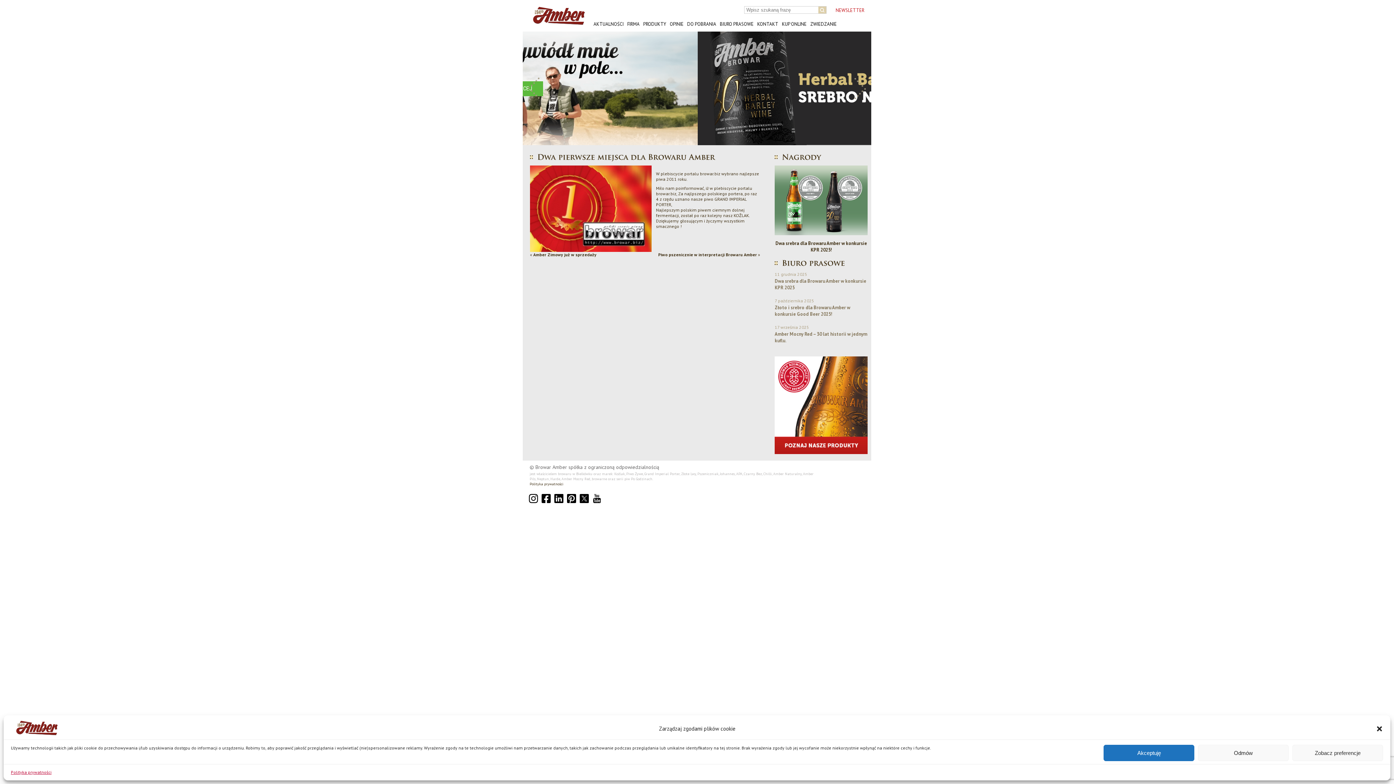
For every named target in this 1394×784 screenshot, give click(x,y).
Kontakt (767, 24)
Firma (633, 24)
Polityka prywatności (31, 772)
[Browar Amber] (556, 22)
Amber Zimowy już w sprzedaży (564, 254)
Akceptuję (1149, 753)
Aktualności (609, 24)
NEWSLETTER (850, 10)
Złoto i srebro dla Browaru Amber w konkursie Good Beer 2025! (821, 246)
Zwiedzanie (823, 24)
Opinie (677, 24)
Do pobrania (701, 24)
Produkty (654, 24)
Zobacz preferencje (1338, 753)
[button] (1379, 728)
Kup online (794, 24)
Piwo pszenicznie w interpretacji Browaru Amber (707, 254)
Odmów (1243, 753)
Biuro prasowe (737, 24)
